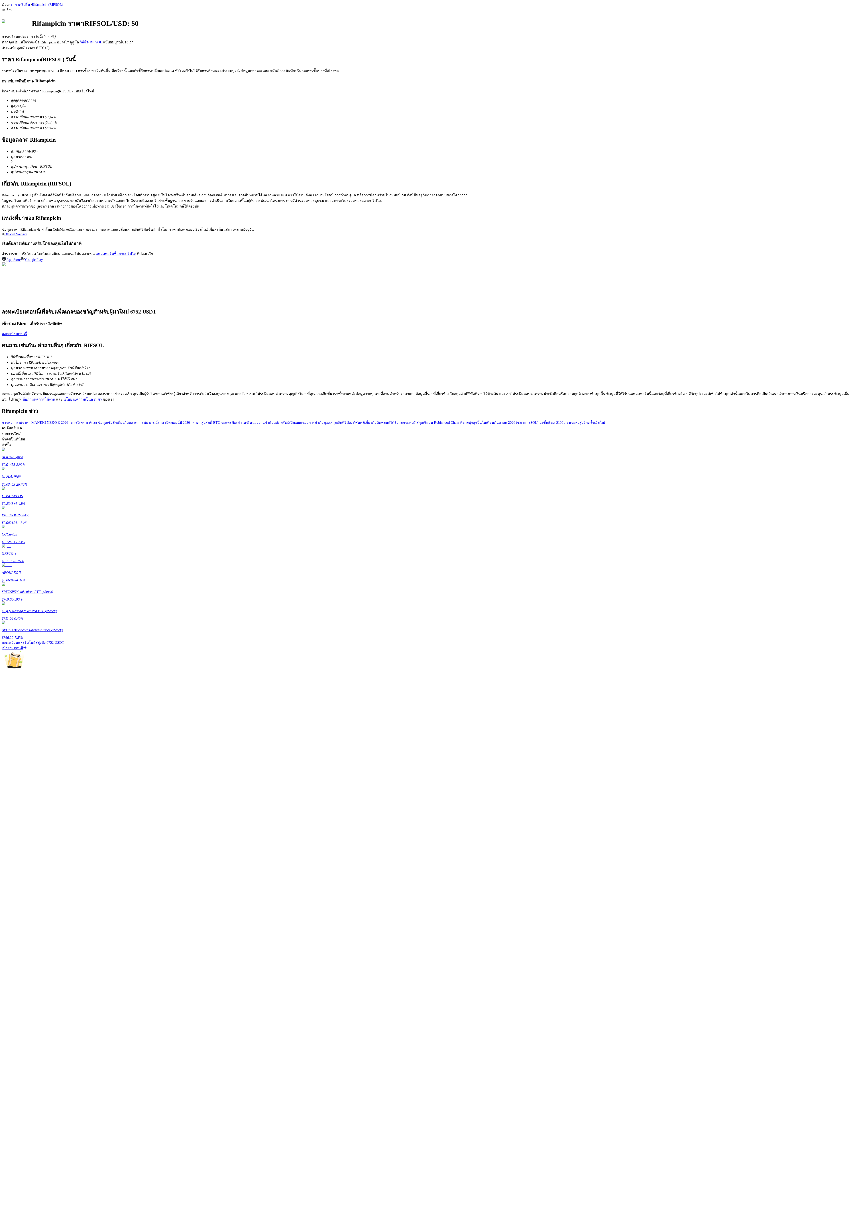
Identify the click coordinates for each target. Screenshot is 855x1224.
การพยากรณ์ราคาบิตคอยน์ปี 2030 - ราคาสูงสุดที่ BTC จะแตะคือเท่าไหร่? (193, 422)
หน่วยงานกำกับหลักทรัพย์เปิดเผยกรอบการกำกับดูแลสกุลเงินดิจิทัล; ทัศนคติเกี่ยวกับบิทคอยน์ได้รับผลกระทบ (332, 422)
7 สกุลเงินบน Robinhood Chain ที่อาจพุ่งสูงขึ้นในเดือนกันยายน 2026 (464, 422)
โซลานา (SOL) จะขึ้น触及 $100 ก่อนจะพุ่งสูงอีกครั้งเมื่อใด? (560, 422)
